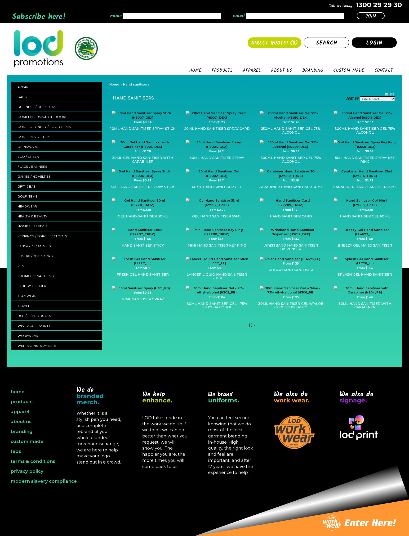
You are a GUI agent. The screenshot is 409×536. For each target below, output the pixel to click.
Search (326, 43)
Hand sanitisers (136, 84)
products (21, 401)
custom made (27, 441)
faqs (16, 451)
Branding (312, 71)
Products (222, 71)
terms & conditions (33, 461)
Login (374, 43)
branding (22, 431)
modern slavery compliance (44, 481)
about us (21, 421)
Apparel (252, 71)
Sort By (352, 99)
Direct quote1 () (274, 43)
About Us (281, 71)
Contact (383, 71)
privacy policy (27, 471)
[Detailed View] (386, 94)
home (17, 391)
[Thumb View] (392, 94)
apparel (20, 411)
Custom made (348, 71)
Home (195, 71)
